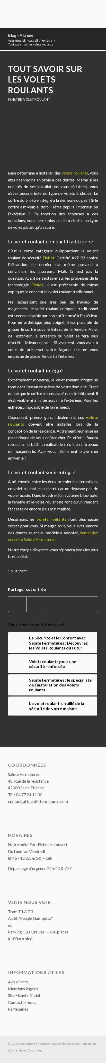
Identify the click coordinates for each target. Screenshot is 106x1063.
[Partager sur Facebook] (17, 604)
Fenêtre (15, 99)
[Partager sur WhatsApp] (53, 604)
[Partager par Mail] (89, 604)
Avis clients (18, 981)
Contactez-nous (22, 1002)
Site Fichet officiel (24, 995)
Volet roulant (36, 99)
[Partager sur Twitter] (35, 604)
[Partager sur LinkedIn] (71, 604)
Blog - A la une (20, 35)
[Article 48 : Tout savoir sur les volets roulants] (53, 139)
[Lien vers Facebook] (94, 1056)
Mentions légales (23, 988)
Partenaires (18, 1008)
